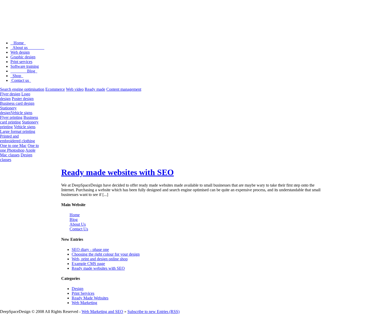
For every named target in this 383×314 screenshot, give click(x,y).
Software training (24, 66)
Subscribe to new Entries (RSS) (153, 311)
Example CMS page (88, 263)
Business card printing (19, 119)
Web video (75, 89)
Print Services (83, 293)
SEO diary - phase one (90, 249)
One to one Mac (13, 145)
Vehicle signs (21, 112)
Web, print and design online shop (100, 259)
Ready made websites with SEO (117, 172)
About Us (78, 224)
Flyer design (10, 94)
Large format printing (17, 131)
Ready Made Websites (90, 298)
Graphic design (22, 57)
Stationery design (8, 110)
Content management (123, 89)
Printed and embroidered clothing (17, 138)
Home (18, 43)
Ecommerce (55, 89)
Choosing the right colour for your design (106, 254)
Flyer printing (11, 117)
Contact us (20, 80)
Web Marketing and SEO (102, 311)
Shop (16, 75)
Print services (21, 61)
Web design (20, 52)
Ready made (95, 89)
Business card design (17, 103)
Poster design (23, 98)
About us (27, 47)
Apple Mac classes (17, 152)
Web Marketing (84, 302)
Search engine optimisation (22, 89)
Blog (23, 71)
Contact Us (79, 229)
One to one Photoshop (19, 147)
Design (77, 288)
